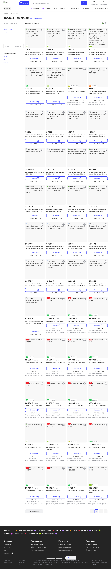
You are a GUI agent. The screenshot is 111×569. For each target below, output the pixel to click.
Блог (5, 550)
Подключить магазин (65, 544)
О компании (7, 544)
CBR (5, 59)
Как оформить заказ (37, 550)
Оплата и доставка (37, 544)
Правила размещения (65, 550)
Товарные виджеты (92, 544)
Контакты (7, 547)
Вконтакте (7, 553)
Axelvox (6, 62)
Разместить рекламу (65, 547)
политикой (59, 558)
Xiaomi (5, 56)
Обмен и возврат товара (38, 547)
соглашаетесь (51, 558)
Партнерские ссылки (92, 547)
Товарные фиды (91, 550)
